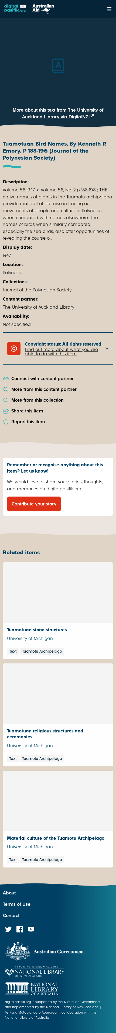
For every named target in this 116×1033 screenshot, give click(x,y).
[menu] (109, 9)
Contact (11, 915)
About (9, 893)
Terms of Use (16, 904)
